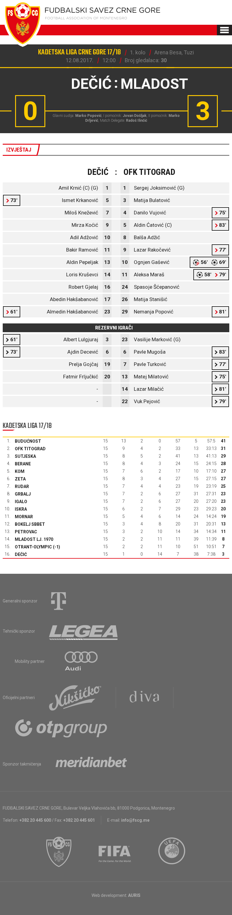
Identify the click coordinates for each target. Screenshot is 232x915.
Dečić (21, 554)
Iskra (21, 509)
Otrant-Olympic (33, 546)
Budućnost (28, 441)
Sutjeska (25, 456)
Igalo (21, 501)
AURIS (134, 895)
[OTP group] (61, 728)
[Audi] (81, 661)
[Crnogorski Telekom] (58, 601)
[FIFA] (115, 852)
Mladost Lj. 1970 (34, 539)
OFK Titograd (30, 448)
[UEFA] (172, 852)
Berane (23, 463)
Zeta (20, 479)
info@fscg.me (135, 820)
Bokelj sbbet (30, 524)
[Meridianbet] (91, 764)
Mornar (24, 516)
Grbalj (23, 494)
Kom (19, 471)
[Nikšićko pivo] (75, 697)
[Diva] (144, 697)
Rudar (22, 486)
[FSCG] (59, 852)
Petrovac (26, 531)
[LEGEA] (83, 631)
